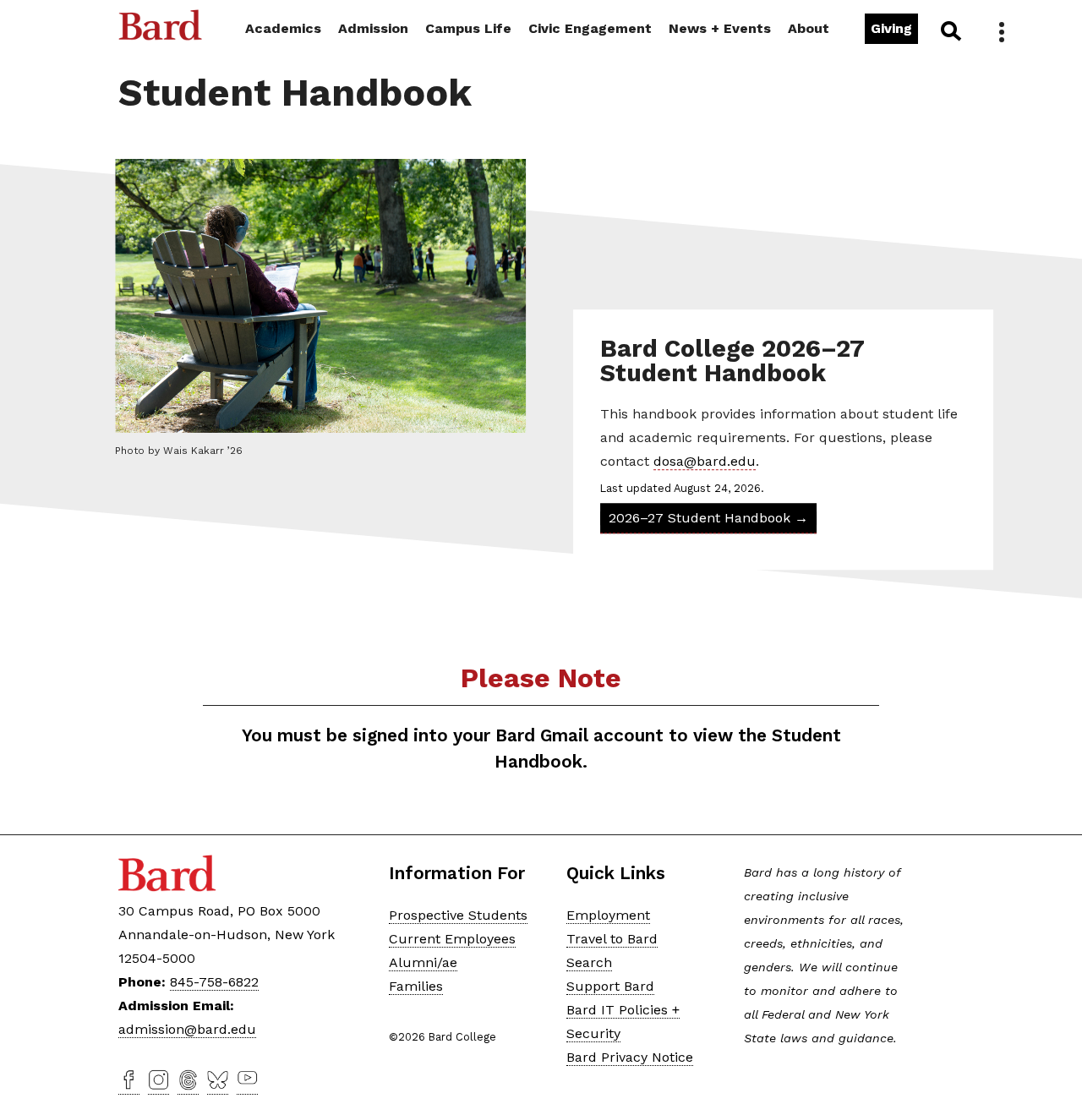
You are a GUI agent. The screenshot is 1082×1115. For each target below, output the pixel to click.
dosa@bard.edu (705, 461)
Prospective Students (458, 915)
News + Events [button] (720, 28)
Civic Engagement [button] (590, 28)
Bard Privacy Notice (629, 1057)
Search (950, 30)
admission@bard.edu (187, 1029)
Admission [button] (373, 28)
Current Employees (452, 939)
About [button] (808, 28)
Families (416, 986)
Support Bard (610, 986)
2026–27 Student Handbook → (709, 519)
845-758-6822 (214, 982)
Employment (608, 915)
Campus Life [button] (468, 28)
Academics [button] (283, 28)
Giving (891, 28)
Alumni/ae (423, 962)
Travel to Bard (612, 939)
